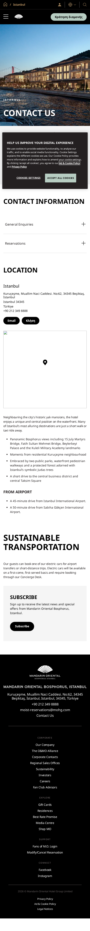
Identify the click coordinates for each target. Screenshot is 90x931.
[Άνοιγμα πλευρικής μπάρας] (5, 17)
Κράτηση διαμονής (68, 17)
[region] (45, 160)
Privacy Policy (19, 166)
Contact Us (45, 715)
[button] (45, 364)
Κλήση (30, 321)
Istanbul (18, 4)
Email (11, 321)
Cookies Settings (28, 177)
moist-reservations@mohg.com (45, 710)
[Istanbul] (18, 17)
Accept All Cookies (60, 177)
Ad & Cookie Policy (69, 163)
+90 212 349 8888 (45, 704)
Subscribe (22, 626)
